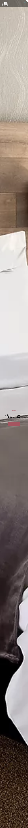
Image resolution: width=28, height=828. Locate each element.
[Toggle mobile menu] (25, 2)
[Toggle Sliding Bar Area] (26, 1)
